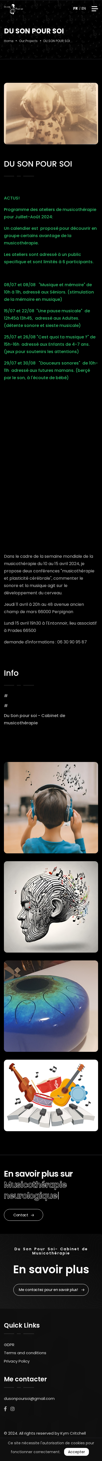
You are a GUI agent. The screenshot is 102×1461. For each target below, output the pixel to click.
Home (8, 41)
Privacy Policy (17, 1361)
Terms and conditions (25, 1353)
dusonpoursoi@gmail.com (29, 1398)
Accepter (76, 1451)
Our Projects (28, 41)
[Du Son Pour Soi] (13, 9)
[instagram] (12, 1409)
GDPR (9, 1344)
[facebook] (5, 1409)
